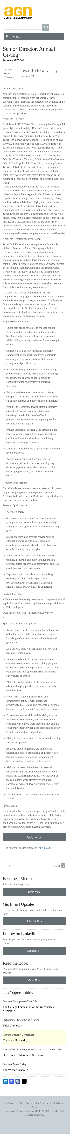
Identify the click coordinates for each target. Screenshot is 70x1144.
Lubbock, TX (28, 76)
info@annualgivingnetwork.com (20, 1111)
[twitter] (24, 1081)
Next (59, 865)
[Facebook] (17, 1081)
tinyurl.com (45, 847)
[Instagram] (11, 1081)
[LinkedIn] (5, 1081)
